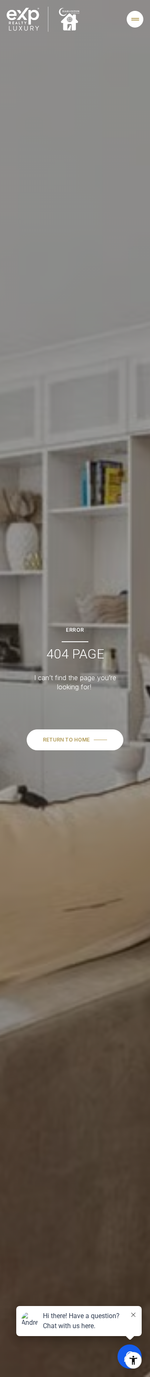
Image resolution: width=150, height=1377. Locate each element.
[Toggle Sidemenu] (135, 19)
